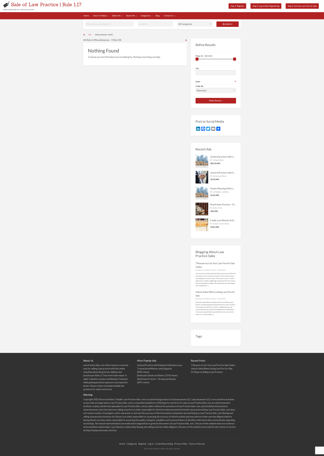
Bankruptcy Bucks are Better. (151, 375)
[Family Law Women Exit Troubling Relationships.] (202, 224)
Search (228, 24)
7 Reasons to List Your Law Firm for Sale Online (213, 365)
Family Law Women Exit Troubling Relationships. (234, 220)
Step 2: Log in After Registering (266, 6)
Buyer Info (130, 15)
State (198, 81)
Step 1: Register (237, 6)
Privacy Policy (181, 443)
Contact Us (169, 15)
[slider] (197, 59)
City (197, 68)
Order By (199, 86)
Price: (198, 56)
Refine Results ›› (216, 100)
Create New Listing (164, 443)
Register (142, 443)
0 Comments (221, 270)
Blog (158, 15)
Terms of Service (197, 443)
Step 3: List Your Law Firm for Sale (302, 6)
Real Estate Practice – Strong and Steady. (230, 204)
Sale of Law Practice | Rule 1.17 (46, 4)
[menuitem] (237, 6)
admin (199, 270)
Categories (145, 15)
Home (86, 15)
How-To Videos (100, 15)
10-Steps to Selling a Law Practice (207, 372)
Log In (151, 443)
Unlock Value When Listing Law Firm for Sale (211, 368)
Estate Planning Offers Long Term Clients (230, 188)
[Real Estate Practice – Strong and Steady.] (202, 208)
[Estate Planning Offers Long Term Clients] (202, 192)
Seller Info (116, 15)
